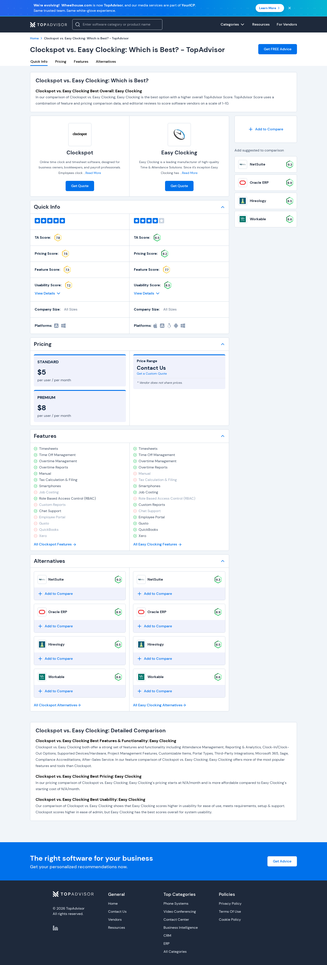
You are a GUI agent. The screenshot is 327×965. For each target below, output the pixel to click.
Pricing (60, 61)
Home (113, 903)
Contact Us (117, 911)
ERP (167, 943)
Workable (56, 676)
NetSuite (56, 579)
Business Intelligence (181, 927)
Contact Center (176, 919)
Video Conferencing (180, 911)
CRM (167, 935)
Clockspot (80, 152)
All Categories (175, 951)
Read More (93, 173)
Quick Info (39, 61)
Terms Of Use (230, 911)
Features (81, 61)
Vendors (115, 919)
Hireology (56, 644)
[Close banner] (289, 8)
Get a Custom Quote (152, 373)
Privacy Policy (230, 903)
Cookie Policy (230, 919)
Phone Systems (176, 903)
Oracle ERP (57, 612)
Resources (116, 927)
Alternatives (106, 61)
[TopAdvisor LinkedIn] (55, 928)
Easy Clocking (179, 152)
